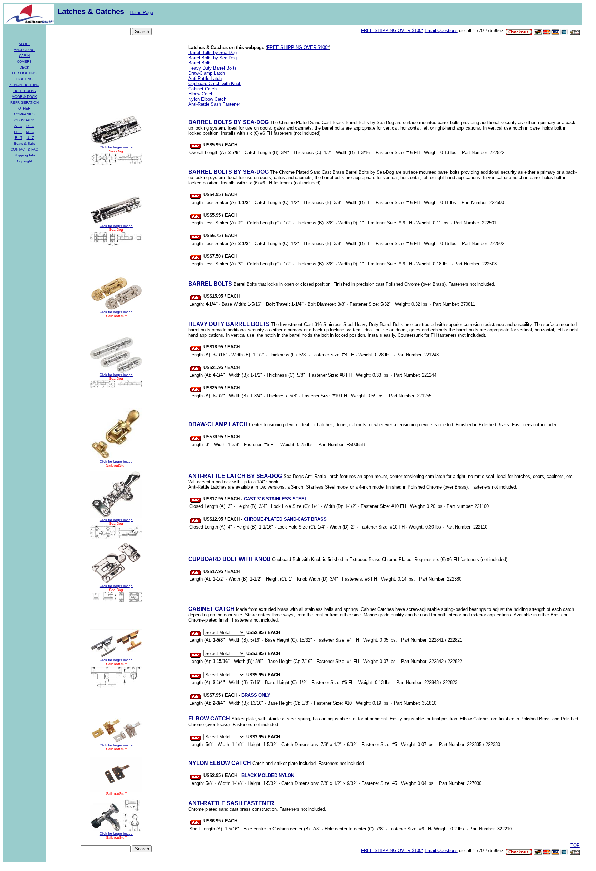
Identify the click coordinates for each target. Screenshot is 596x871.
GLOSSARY (24, 120)
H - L (18, 132)
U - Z (30, 138)
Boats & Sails (24, 143)
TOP (575, 845)
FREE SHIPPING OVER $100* (392, 30)
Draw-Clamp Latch (206, 73)
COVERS (24, 61)
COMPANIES (24, 114)
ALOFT (24, 44)
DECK (24, 67)
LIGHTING (24, 79)
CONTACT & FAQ (24, 149)
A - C (18, 126)
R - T (18, 138)
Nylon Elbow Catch (207, 99)
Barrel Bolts (200, 62)
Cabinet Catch (202, 88)
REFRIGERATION (24, 102)
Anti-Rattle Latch (205, 78)
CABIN (24, 56)
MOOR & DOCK (24, 97)
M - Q (30, 132)
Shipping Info (24, 155)
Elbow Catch (200, 93)
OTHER (24, 108)
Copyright (24, 161)
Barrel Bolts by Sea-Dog (212, 52)
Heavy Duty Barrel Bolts (212, 68)
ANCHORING (24, 50)
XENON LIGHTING (24, 85)
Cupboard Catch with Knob (214, 83)
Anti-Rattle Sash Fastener (214, 104)
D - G (30, 126)
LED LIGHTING (24, 73)
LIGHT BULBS (24, 91)
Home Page (141, 12)
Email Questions (441, 30)
